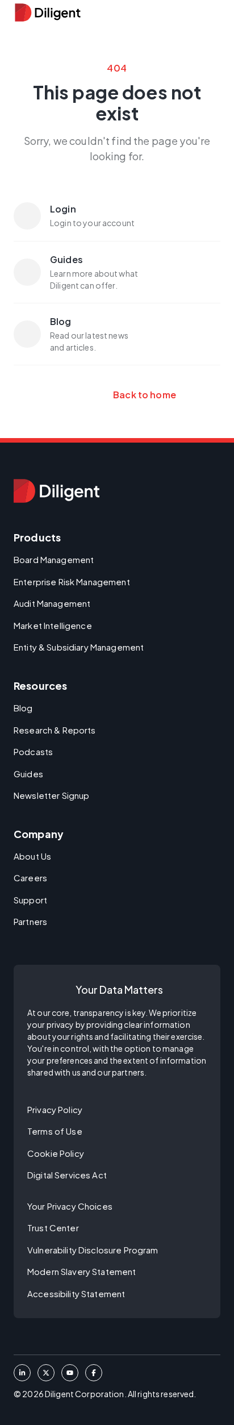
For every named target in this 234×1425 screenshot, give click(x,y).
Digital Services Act (67, 1174)
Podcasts (33, 751)
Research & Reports (55, 729)
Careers (30, 877)
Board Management (54, 559)
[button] (213, 12)
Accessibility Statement (76, 1293)
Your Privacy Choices (69, 1206)
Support (30, 899)
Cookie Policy (55, 1153)
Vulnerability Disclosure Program (92, 1249)
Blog (23, 707)
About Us (32, 856)
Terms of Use (54, 1131)
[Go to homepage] (56, 491)
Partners (30, 921)
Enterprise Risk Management (72, 581)
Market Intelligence (53, 625)
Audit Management (52, 603)
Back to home (117, 395)
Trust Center (53, 1227)
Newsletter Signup (51, 795)
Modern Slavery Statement (81, 1271)
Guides (28, 773)
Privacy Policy (54, 1109)
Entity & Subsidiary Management (79, 646)
